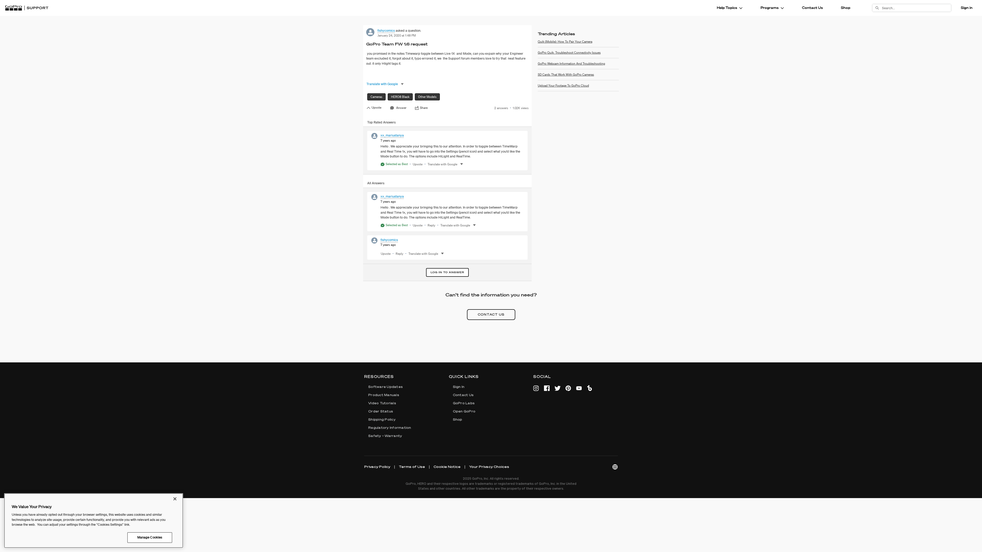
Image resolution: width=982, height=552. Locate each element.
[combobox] (916, 8)
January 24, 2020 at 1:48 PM (396, 35)
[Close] (175, 498)
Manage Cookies (149, 537)
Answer (401, 108)
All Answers (375, 183)
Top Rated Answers (381, 122)
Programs (770, 7)
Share (424, 108)
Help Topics (727, 7)
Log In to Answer (447, 272)
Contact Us (812, 7)
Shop (845, 7)
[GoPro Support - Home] (26, 8)
